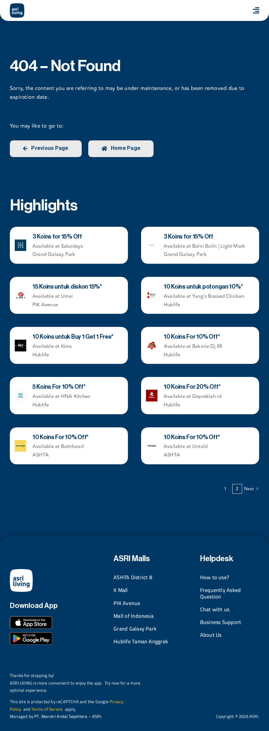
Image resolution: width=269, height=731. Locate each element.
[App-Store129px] (31, 619)
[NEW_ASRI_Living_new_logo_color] (17, 6)
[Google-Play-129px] (31, 635)
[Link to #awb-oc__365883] (256, 10)
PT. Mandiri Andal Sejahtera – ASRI (67, 716)
